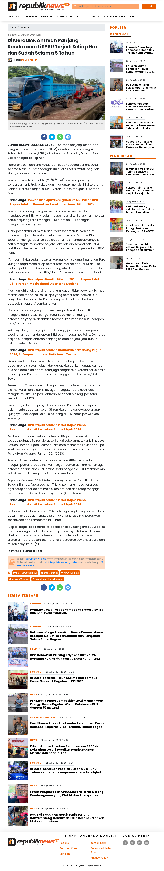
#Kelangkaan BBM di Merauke (47, 579)
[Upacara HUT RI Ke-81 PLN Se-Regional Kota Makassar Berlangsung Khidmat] (116, 141)
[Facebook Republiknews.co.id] (125, 843)
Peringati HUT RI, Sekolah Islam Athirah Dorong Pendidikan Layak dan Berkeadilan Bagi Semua (140, 212)
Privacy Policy (99, 857)
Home (15, 16)
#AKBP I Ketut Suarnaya (25, 572)
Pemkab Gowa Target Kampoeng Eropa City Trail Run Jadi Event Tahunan (67, 611)
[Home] (39, 6)
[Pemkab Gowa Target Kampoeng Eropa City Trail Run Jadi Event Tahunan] (18, 611)
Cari (149, 6)
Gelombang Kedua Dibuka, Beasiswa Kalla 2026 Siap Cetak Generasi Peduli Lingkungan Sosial (141, 269)
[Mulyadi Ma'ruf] (11, 59)
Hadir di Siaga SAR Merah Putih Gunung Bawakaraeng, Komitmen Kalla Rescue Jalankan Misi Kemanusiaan (67, 817)
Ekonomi (94, 16)
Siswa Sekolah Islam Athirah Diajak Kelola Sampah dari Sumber (140, 247)
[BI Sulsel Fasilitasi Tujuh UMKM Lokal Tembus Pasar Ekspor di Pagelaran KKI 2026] (18, 679)
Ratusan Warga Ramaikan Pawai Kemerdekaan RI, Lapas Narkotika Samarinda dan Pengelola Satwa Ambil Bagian (66, 635)
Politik (81, 16)
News (33, 694)
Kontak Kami (98, 843)
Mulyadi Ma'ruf (29, 60)
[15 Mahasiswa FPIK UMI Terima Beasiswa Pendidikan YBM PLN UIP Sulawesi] (116, 168)
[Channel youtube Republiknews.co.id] (146, 843)
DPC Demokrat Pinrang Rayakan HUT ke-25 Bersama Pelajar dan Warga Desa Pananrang (65, 657)
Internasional (65, 16)
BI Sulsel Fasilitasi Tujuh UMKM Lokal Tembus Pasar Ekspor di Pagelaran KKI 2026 (63, 679)
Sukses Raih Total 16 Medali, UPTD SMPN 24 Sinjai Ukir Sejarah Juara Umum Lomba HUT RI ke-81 (140, 193)
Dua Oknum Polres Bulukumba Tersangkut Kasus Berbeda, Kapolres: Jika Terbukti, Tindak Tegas (67, 725)
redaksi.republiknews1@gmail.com (62, 562)
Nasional (46, 16)
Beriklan (65, 854)
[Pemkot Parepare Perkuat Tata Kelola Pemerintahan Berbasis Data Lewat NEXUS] (116, 103)
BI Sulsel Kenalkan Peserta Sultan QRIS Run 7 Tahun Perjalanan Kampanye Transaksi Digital (65, 770)
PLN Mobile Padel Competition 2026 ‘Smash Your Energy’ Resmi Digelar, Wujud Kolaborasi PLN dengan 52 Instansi (66, 704)
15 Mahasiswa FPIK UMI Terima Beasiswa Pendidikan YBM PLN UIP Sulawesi (141, 173)
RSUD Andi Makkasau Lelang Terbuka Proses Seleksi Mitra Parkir (140, 125)
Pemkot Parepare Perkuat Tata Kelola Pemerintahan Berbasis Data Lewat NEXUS (141, 108)
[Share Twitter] (51, 137)
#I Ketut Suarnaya (70, 572)
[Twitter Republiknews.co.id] (132, 843)
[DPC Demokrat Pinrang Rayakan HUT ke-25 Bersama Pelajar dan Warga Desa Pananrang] (18, 656)
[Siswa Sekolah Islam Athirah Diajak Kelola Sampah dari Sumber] (116, 244)
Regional (31, 16)
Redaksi (64, 843)
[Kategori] (22, 15)
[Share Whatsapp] (60, 137)
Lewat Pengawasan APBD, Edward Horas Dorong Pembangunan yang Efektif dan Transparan (66, 793)
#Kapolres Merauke (18, 579)
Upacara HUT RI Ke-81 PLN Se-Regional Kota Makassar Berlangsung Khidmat (141, 146)
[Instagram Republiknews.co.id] (139, 843)
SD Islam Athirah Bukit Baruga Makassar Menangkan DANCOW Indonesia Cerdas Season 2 (140, 231)
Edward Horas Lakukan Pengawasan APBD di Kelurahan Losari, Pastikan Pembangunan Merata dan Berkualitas (64, 749)
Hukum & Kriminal (114, 16)
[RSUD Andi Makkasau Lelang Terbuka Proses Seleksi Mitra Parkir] (116, 122)
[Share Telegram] (68, 137)
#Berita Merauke (49, 572)
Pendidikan (121, 156)
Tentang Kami (68, 848)
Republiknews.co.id (36, 558)
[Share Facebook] (44, 137)
